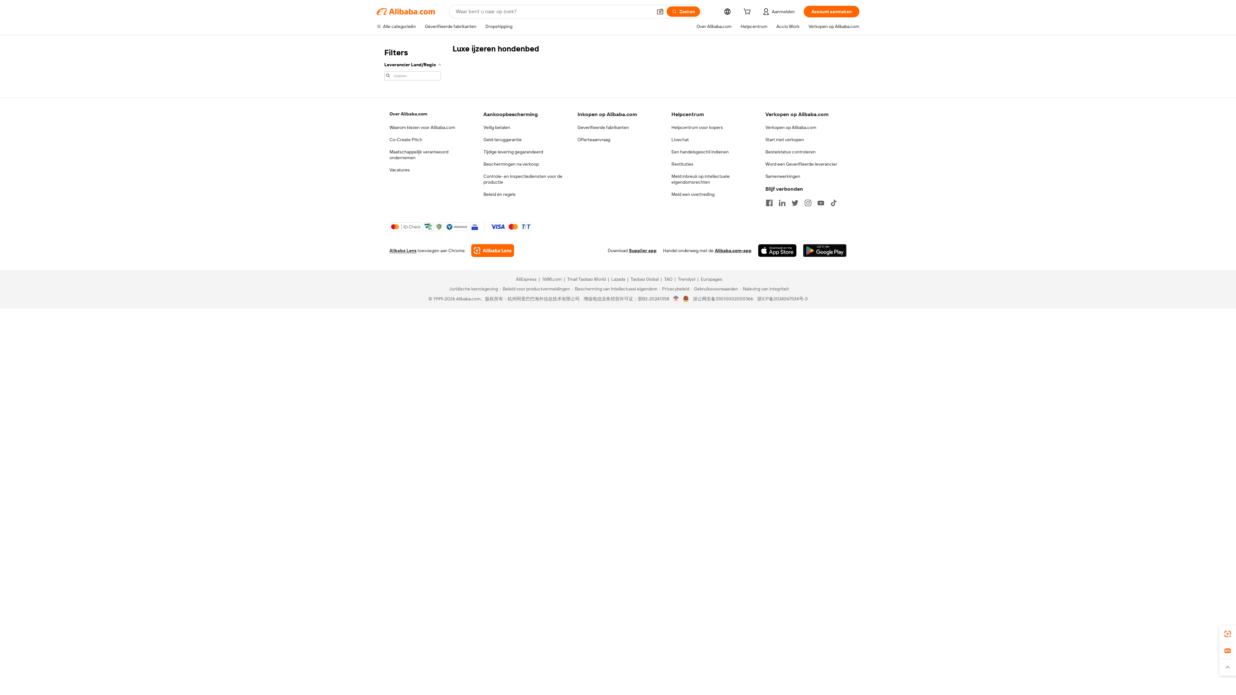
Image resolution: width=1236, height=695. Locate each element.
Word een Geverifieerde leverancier (801, 164)
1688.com (552, 279)
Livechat (680, 139)
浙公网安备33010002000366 (723, 298)
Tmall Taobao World (586, 279)
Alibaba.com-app (733, 250)
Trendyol (686, 279)
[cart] (748, 12)
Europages (711, 279)
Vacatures (399, 169)
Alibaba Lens (403, 250)
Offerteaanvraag (593, 139)
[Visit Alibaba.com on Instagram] (808, 203)
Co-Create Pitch (405, 139)
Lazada (618, 279)
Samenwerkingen (782, 176)
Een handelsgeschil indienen (700, 151)
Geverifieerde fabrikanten (603, 127)
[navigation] (412, 63)
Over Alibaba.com (408, 113)
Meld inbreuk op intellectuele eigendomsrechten (700, 179)
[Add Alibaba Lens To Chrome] (492, 250)
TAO (668, 279)
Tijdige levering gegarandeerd (513, 151)
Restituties (682, 164)
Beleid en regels (499, 194)
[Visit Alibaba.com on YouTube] (821, 203)
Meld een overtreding (693, 194)
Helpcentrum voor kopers (697, 127)
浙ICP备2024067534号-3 (782, 298)
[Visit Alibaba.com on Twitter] (795, 203)
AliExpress (526, 279)
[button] (660, 11)
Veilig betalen (496, 127)
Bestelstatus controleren (790, 151)
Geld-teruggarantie (502, 139)
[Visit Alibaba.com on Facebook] (769, 203)
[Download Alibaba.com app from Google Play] (825, 250)
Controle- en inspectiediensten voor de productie (522, 179)
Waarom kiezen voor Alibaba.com (422, 127)
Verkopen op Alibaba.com (790, 127)
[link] (1227, 634)
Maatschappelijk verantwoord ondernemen (418, 154)
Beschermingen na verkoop (511, 164)
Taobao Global (645, 279)
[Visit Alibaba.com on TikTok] (834, 203)
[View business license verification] (676, 299)
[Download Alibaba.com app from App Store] (777, 250)
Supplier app (643, 250)
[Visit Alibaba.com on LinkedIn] (782, 203)
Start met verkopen (784, 139)
